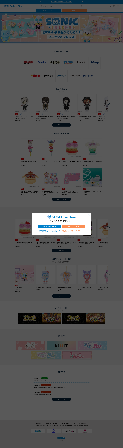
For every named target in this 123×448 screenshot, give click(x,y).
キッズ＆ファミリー (73, 226)
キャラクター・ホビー (49, 226)
